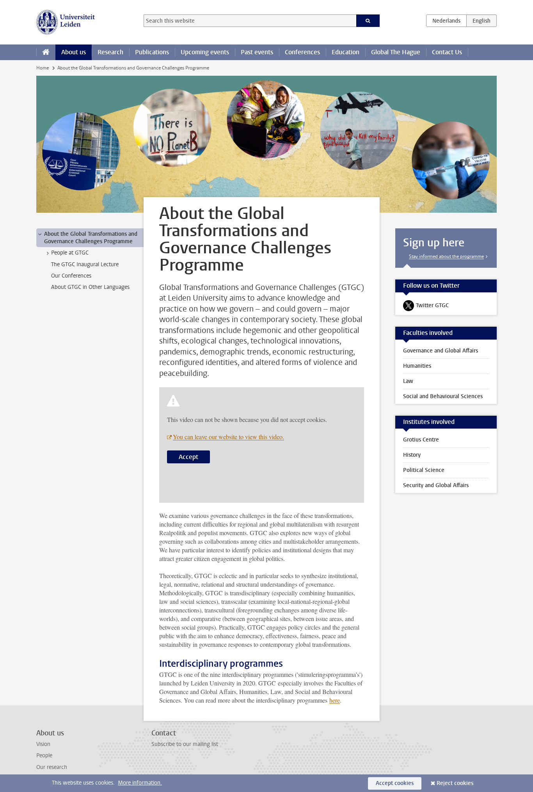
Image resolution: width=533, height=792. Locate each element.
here (334, 700)
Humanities (417, 366)
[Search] (368, 20)
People (44, 755)
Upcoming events (205, 52)
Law (408, 381)
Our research (51, 767)
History (412, 455)
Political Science (423, 470)
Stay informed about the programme (446, 256)
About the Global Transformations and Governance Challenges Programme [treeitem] (90, 237)
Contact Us (447, 52)
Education (345, 52)
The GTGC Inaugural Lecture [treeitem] (85, 264)
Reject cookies (455, 783)
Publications (152, 52)
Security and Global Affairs (436, 485)
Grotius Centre (421, 439)
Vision (43, 744)
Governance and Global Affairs (440, 350)
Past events (257, 52)
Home (42, 68)
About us (73, 52)
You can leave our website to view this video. (228, 436)
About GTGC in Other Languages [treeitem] (90, 287)
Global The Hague (395, 52)
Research (110, 52)
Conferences (302, 52)
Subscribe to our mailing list (184, 744)
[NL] (446, 20)
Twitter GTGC (426, 307)
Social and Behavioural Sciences (443, 396)
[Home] (45, 52)
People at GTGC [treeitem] (70, 252)
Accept (188, 457)
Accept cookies (395, 783)
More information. (140, 783)
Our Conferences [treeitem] (71, 275)
